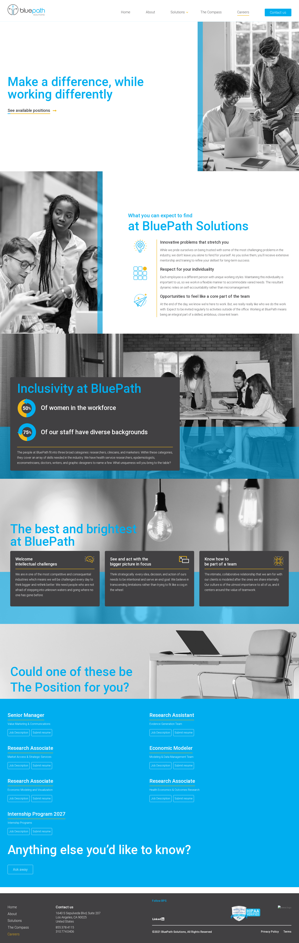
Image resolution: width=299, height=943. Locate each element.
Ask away (20, 869)
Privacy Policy (270, 931)
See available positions (29, 110)
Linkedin (158, 920)
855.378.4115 (65, 927)
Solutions (178, 12)
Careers (243, 12)
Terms (287, 931)
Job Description (18, 732)
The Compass (211, 12)
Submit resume (42, 732)
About (150, 12)
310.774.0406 (65, 931)
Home (125, 12)
